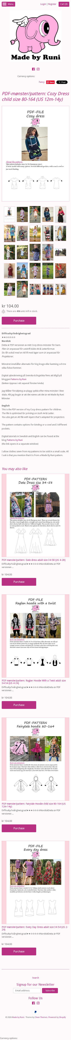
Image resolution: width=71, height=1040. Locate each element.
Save (52, 82)
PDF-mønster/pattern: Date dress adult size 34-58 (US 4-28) (33, 560)
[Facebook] (33, 70)
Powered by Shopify (57, 1017)
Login (43, 4)
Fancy (41, 82)
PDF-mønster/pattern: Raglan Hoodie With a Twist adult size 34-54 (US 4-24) (34, 682)
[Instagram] (38, 70)
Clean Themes (41, 1017)
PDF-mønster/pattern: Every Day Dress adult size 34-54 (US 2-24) (35, 928)
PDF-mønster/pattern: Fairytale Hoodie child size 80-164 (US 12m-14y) (34, 805)
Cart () (64, 4)
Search (35, 977)
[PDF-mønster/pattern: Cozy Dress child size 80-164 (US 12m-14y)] (9, 214)
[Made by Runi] (35, 36)
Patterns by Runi (18, 379)
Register (52, 4)
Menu (10, 4)
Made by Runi (18, 1017)
